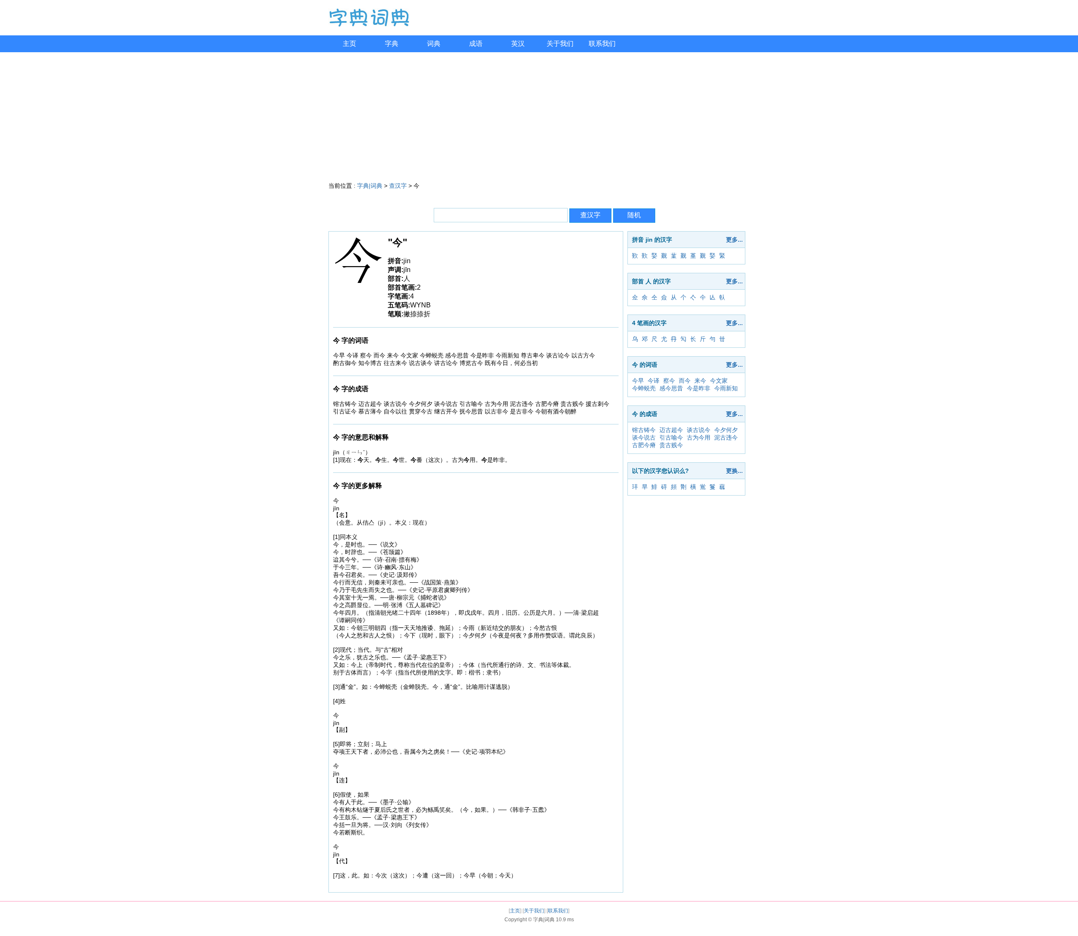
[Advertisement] (539, 115)
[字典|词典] (368, 24)
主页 (349, 43)
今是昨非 (698, 388)
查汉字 (398, 185)
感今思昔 (671, 388)
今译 (653, 380)
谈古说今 (698, 430)
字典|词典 (369, 185)
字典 (391, 43)
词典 (433, 43)
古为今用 (698, 437)
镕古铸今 (644, 430)
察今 (669, 380)
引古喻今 (671, 437)
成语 (476, 43)
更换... (734, 470)
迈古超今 (671, 430)
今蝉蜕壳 (644, 388)
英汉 (518, 43)
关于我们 (560, 43)
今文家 (719, 380)
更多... (734, 239)
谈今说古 (644, 437)
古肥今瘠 (644, 445)
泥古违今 (726, 437)
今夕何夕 (726, 430)
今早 (638, 380)
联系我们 (602, 43)
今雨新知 (726, 388)
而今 (685, 380)
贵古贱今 (671, 445)
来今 (700, 380)
